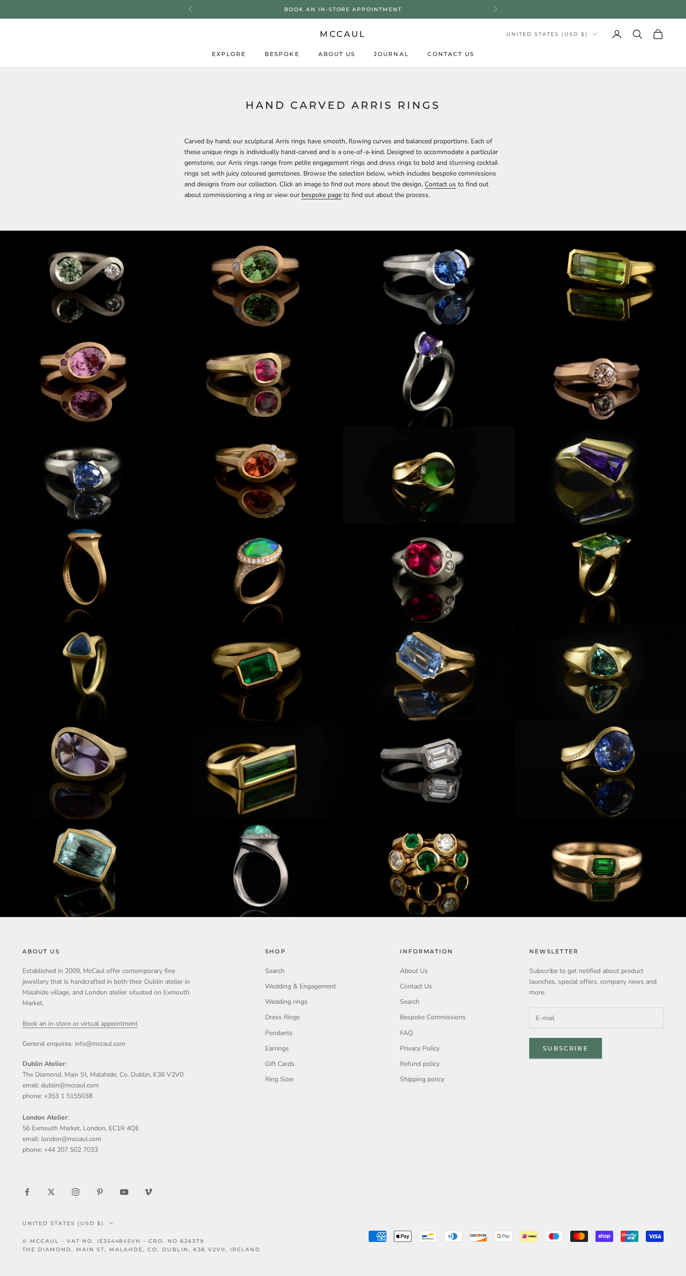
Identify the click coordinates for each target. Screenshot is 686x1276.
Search (275, 970)
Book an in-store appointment (343, 9)
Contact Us (451, 54)
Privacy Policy (420, 1048)
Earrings (277, 1048)
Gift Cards (279, 1063)
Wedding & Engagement (300, 986)
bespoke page (321, 194)
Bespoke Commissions (433, 1017)
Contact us (440, 184)
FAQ (406, 1033)
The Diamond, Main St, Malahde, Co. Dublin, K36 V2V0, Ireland (141, 1249)
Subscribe (565, 1048)
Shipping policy (422, 1079)
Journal (391, 54)
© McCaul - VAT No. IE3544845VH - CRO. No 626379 (113, 1241)
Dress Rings (282, 1017)
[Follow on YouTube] (124, 1192)
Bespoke (282, 54)
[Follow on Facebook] (27, 1192)
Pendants (279, 1033)
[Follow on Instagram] (75, 1192)
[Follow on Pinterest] (100, 1192)
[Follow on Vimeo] (148, 1192)
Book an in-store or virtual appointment (80, 1023)
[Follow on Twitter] (51, 1192)
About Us (337, 54)
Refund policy (420, 1063)
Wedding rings (286, 1001)
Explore (229, 54)
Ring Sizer (279, 1079)
